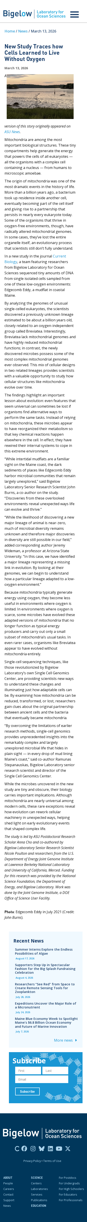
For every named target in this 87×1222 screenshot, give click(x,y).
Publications (39, 1200)
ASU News (12, 131)
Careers (8, 1189)
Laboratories (39, 1189)
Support (8, 1200)
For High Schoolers (71, 1189)
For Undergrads (69, 1183)
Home (9, 31)
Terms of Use (52, 1161)
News (23, 31)
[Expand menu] (74, 14)
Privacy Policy (32, 1161)
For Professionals (71, 1200)
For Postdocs (67, 1178)
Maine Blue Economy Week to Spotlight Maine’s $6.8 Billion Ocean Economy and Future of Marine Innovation (46, 1022)
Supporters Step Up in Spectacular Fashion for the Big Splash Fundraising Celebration (45, 969)
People (8, 1183)
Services (36, 1194)
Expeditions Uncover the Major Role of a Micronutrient (45, 1005)
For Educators (68, 1194)
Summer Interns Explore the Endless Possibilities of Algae (43, 951)
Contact (8, 1194)
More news (64, 1040)
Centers (36, 1183)
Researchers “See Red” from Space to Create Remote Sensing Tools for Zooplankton (45, 988)
